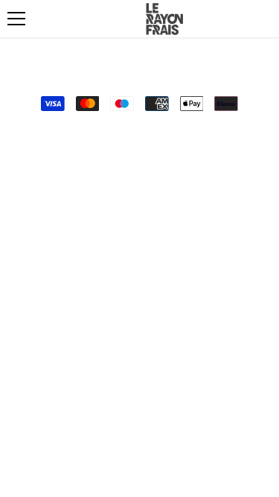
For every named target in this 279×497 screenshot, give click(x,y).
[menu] (16, 19)
